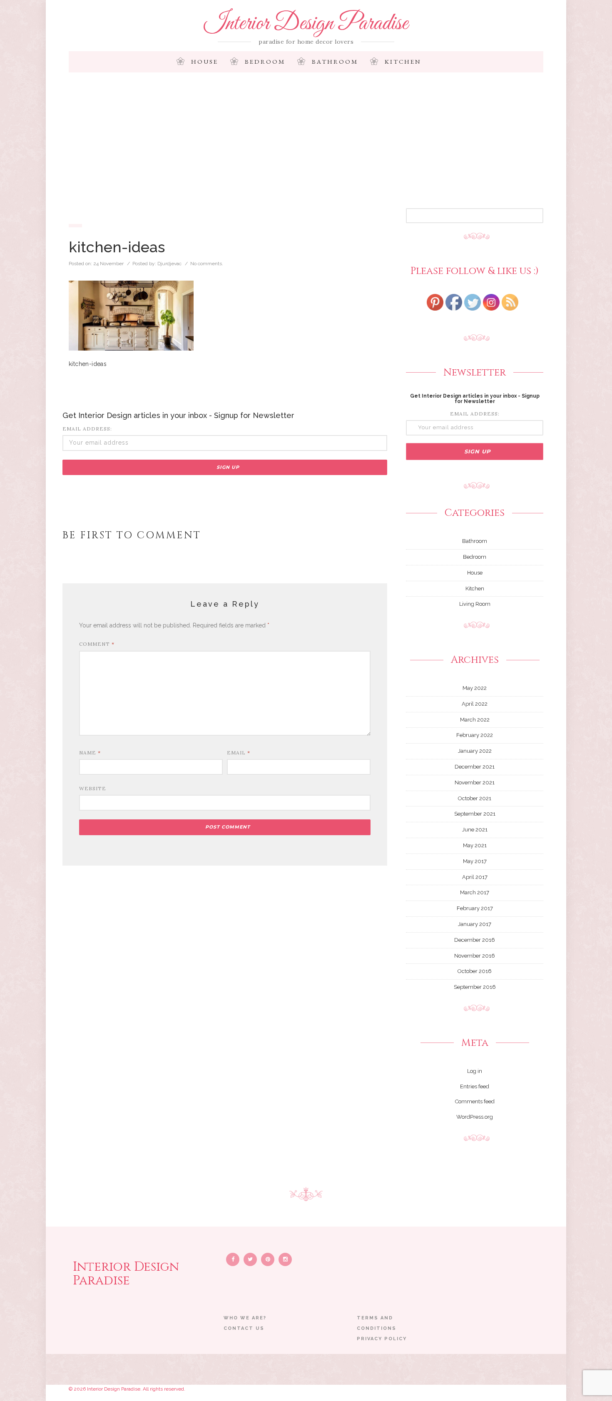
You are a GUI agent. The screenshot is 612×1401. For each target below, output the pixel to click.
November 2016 (474, 956)
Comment (96, 644)
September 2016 (475, 987)
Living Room (474, 604)
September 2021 (474, 814)
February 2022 (474, 735)
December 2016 (474, 940)
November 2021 (475, 782)
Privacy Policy (382, 1338)
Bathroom (335, 61)
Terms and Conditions (376, 1323)
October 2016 (475, 971)
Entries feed (474, 1086)
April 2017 (475, 877)
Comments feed (475, 1101)
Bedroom (265, 61)
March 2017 (474, 892)
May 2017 (475, 861)
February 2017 (475, 908)
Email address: (87, 429)
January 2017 (474, 924)
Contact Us (244, 1328)
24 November (108, 263)
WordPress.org (474, 1117)
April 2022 (475, 704)
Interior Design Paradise (306, 24)
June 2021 (475, 829)
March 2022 (475, 720)
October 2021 (474, 798)
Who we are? (245, 1318)
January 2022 (475, 751)
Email (238, 752)
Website (92, 788)
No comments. (206, 263)
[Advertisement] (306, 145)
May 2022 (475, 688)
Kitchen (403, 61)
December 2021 (475, 767)
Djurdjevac (169, 263)
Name (90, 752)
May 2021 (475, 845)
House (204, 61)
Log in (474, 1071)
